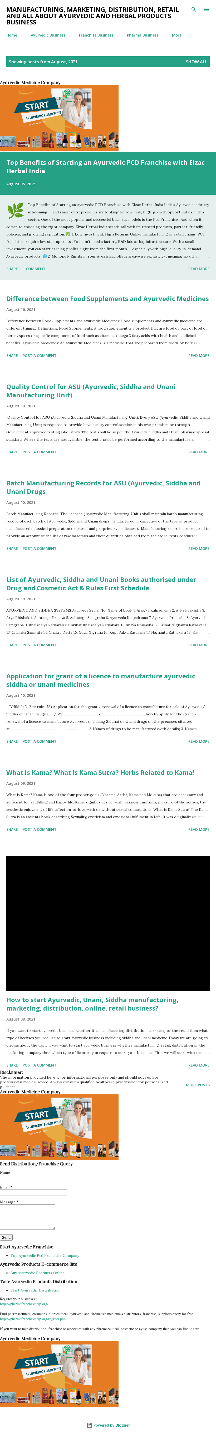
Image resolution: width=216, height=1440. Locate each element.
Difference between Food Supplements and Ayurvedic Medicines (107, 298)
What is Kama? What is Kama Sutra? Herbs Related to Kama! (100, 772)
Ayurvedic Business (48, 35)
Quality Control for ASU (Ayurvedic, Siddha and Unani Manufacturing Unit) (90, 390)
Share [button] (12, 268)
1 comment (34, 268)
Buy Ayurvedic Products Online (38, 1272)
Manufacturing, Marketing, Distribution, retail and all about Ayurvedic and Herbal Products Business (92, 15)
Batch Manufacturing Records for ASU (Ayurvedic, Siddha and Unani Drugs (103, 487)
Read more (199, 268)
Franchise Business (96, 35)
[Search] (194, 9)
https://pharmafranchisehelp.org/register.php (33, 1318)
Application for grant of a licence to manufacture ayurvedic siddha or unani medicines (100, 680)
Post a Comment (40, 355)
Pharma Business (142, 35)
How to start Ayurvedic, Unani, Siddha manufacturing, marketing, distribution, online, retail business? (92, 1003)
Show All (196, 62)
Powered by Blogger (111, 1425)
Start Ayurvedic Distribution (35, 1290)
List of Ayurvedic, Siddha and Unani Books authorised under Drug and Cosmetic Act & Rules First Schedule (101, 583)
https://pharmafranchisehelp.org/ (24, 1303)
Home (11, 35)
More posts (198, 1084)
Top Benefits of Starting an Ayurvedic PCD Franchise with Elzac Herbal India (105, 166)
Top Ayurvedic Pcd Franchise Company (45, 1255)
